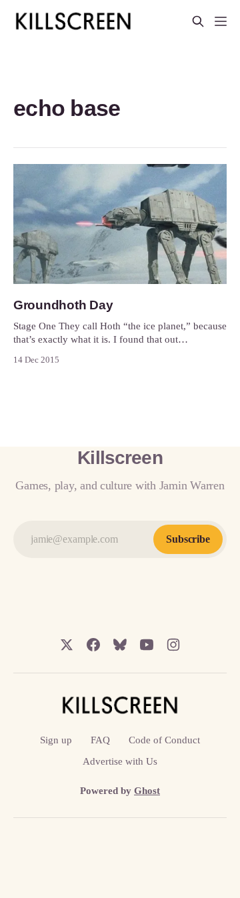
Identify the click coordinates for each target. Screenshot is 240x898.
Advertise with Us (120, 761)
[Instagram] (173, 644)
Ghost (147, 790)
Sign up (56, 740)
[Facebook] (93, 644)
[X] (66, 644)
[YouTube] (146, 644)
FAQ (100, 740)
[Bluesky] (120, 644)
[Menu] (220, 21)
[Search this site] (198, 21)
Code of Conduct (164, 740)
